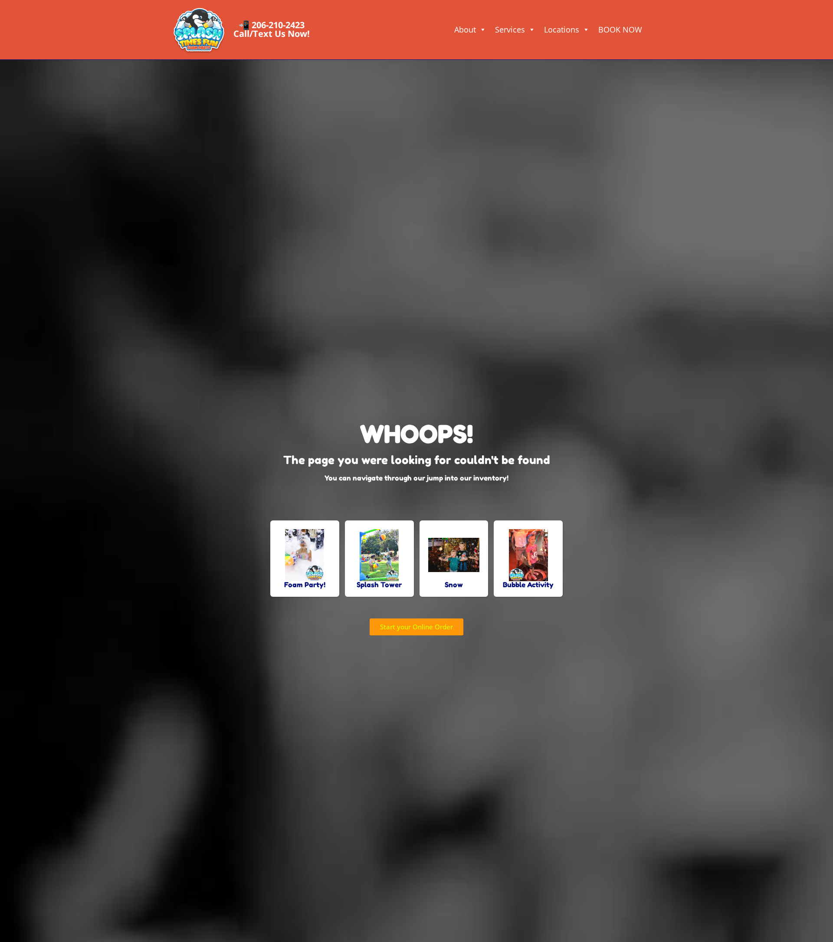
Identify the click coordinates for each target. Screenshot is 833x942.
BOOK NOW (620, 29)
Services (510, 29)
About (465, 29)
